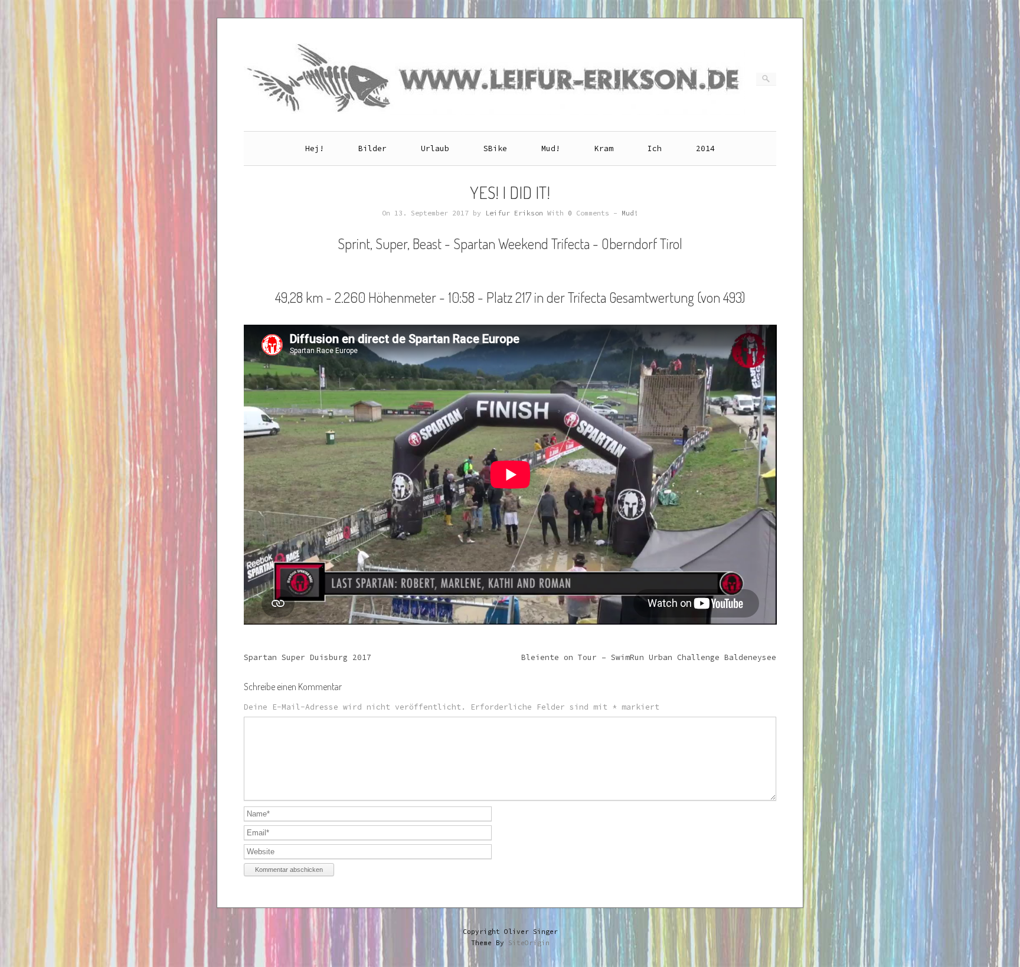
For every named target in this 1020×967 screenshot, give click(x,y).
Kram (603, 148)
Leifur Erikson (514, 213)
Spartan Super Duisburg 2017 (307, 657)
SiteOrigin (529, 943)
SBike (495, 148)
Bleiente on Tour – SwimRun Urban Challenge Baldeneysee (648, 657)
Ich (655, 148)
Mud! (550, 148)
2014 (705, 148)
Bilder (372, 148)
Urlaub (435, 148)
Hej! (314, 148)
